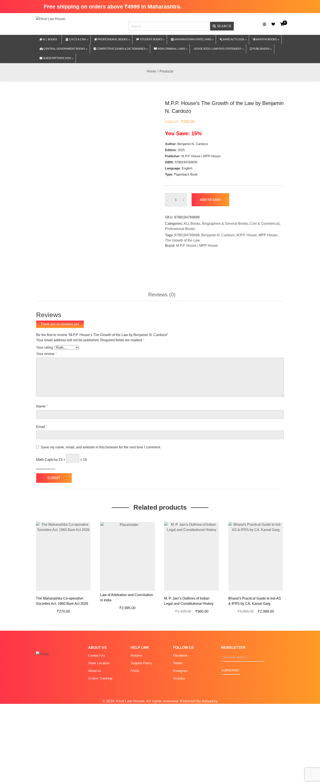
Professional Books (180, 229)
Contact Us (96, 655)
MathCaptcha (50, 469)
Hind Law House (130, 701)
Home (151, 71)
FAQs (135, 670)
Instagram (180, 670)
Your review (46, 354)
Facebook (180, 655)
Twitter (178, 663)
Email (41, 427)
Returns (136, 655)
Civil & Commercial (265, 223)
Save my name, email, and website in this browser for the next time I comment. (101, 447)
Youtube (179, 678)
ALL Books (192, 223)
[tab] (162, 296)
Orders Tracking (100, 678)
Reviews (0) (161, 294)
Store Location (98, 663)
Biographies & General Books (225, 223)
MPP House (268, 235)
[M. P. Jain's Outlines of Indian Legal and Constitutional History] (214, 591)
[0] (282, 24)
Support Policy (141, 663)
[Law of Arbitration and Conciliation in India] (150, 591)
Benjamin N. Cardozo (218, 235)
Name (42, 406)
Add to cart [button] (66, 591)
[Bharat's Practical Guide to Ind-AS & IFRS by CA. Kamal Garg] (279, 591)
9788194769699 (187, 235)
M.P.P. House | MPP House (197, 245)
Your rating (45, 347)
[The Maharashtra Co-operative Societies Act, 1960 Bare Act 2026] (86, 591)
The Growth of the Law (182, 240)
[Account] (264, 24)
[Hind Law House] (50, 18)
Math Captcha (47, 459)
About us (94, 670)
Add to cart (210, 199)
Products (166, 71)
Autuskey (210, 701)
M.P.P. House (246, 235)
